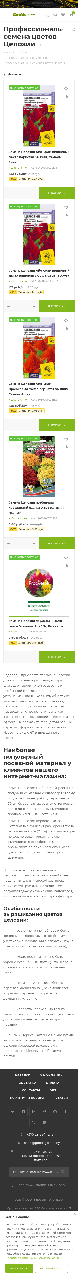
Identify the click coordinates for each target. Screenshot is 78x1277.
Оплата (52, 1082)
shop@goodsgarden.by (42, 1143)
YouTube (55, 1111)
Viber (33, 1122)
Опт (53, 1090)
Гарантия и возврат (28, 1097)
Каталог (22, 1075)
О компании (51, 1075)
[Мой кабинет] (63, 15)
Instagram (33, 1111)
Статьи (62, 1097)
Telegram (44, 1111)
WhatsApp (44, 1122)
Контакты (31, 1090)
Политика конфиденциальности (42, 1185)
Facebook (23, 1111)
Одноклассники (65, 1111)
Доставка (27, 1082)
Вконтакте (12, 1111)
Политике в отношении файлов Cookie (32, 1257)
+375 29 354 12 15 (39, 1134)
